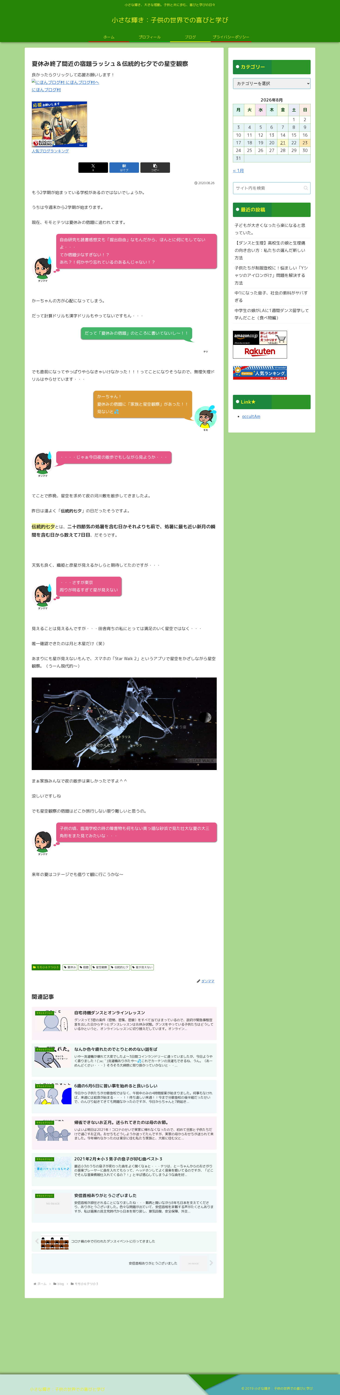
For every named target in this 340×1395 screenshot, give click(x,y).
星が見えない (144, 967)
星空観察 (101, 967)
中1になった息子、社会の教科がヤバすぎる (271, 296)
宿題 (86, 967)
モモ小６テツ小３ (48, 967)
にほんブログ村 (46, 90)
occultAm (251, 416)
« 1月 (238, 170)
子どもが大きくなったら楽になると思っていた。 (270, 229)
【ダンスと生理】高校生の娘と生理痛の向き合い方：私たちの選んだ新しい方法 (270, 250)
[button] (155, 167)
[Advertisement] (124, 918)
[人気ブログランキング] (59, 124)
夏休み (72, 967)
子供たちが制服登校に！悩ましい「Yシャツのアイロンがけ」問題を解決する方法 (271, 275)
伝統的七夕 (121, 967)
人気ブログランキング (50, 151)
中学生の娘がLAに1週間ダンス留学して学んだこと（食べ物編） (272, 314)
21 (282, 143)
